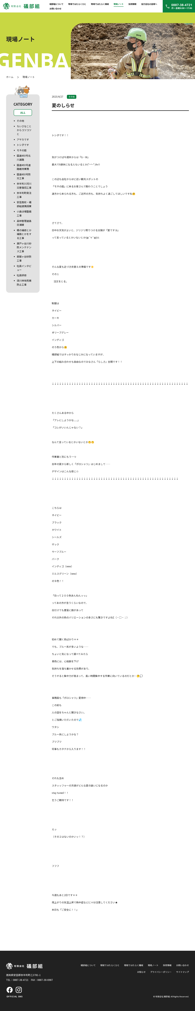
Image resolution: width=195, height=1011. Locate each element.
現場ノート (119, 3)
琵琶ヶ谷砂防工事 (24, 258)
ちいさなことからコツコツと (24, 130)
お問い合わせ (55, 8)
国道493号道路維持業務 (24, 167)
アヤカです (23, 139)
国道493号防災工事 (24, 176)
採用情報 (132, 3)
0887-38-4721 (20, 980)
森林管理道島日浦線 (24, 223)
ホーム (9, 77)
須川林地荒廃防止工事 (24, 282)
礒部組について (56, 3)
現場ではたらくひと (77, 3)
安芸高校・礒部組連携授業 (24, 204)
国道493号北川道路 (24, 157)
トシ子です (23, 145)
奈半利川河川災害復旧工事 (24, 185)
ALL (22, 112)
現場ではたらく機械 (100, 3)
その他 (20, 121)
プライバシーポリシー (161, 971)
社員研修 (22, 275)
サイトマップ (182, 971)
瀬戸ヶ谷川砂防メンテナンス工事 (24, 247)
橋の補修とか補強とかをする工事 (24, 234)
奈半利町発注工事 (24, 195)
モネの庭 (22, 150)
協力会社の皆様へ (149, 3)
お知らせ (141, 971)
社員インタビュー (24, 268)
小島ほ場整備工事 (24, 213)
